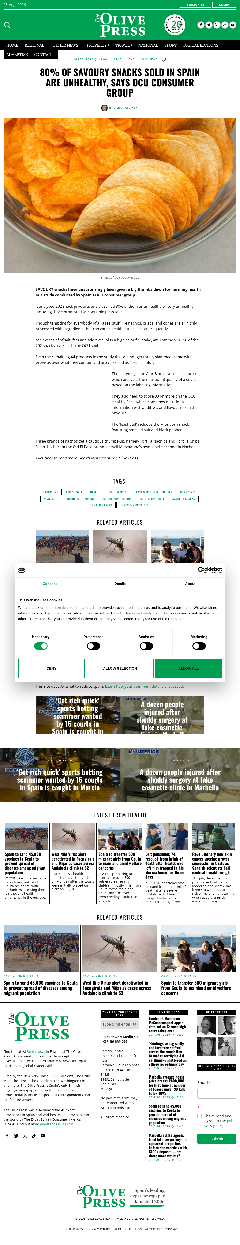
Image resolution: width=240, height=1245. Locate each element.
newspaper (51, 499)
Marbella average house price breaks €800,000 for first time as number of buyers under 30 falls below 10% (167, 1085)
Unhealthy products (134, 505)
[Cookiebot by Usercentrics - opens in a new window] (201, 570)
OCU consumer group (116, 499)
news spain (187, 492)
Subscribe (196, 4)
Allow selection (120, 668)
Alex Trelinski (126, 108)
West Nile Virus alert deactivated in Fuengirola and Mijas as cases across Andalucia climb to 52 (73, 861)
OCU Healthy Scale (152, 499)
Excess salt (74, 492)
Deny (51, 668)
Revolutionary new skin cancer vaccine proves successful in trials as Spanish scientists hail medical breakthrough (212, 863)
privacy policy (218, 1123)
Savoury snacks (183, 499)
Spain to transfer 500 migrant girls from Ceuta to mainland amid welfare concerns (120, 861)
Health (117, 59)
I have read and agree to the (218, 1121)
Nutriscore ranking (80, 499)
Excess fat (50, 492)
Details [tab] (120, 583)
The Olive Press (101, 505)
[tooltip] (201, 25)
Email (204, 1083)
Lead (131, 59)
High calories (117, 492)
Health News (89, 458)
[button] (134, 1024)
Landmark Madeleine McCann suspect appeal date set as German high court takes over (167, 1024)
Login (224, 4)
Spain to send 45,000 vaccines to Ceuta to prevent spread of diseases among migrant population (25, 863)
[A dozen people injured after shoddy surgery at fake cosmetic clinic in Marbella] (162, 715)
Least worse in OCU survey (153, 492)
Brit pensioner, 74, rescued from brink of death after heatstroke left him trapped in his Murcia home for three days (164, 865)
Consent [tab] (50, 583)
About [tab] (190, 583)
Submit (216, 1139)
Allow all (188, 668)
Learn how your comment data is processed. (144, 686)
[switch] (93, 646)
